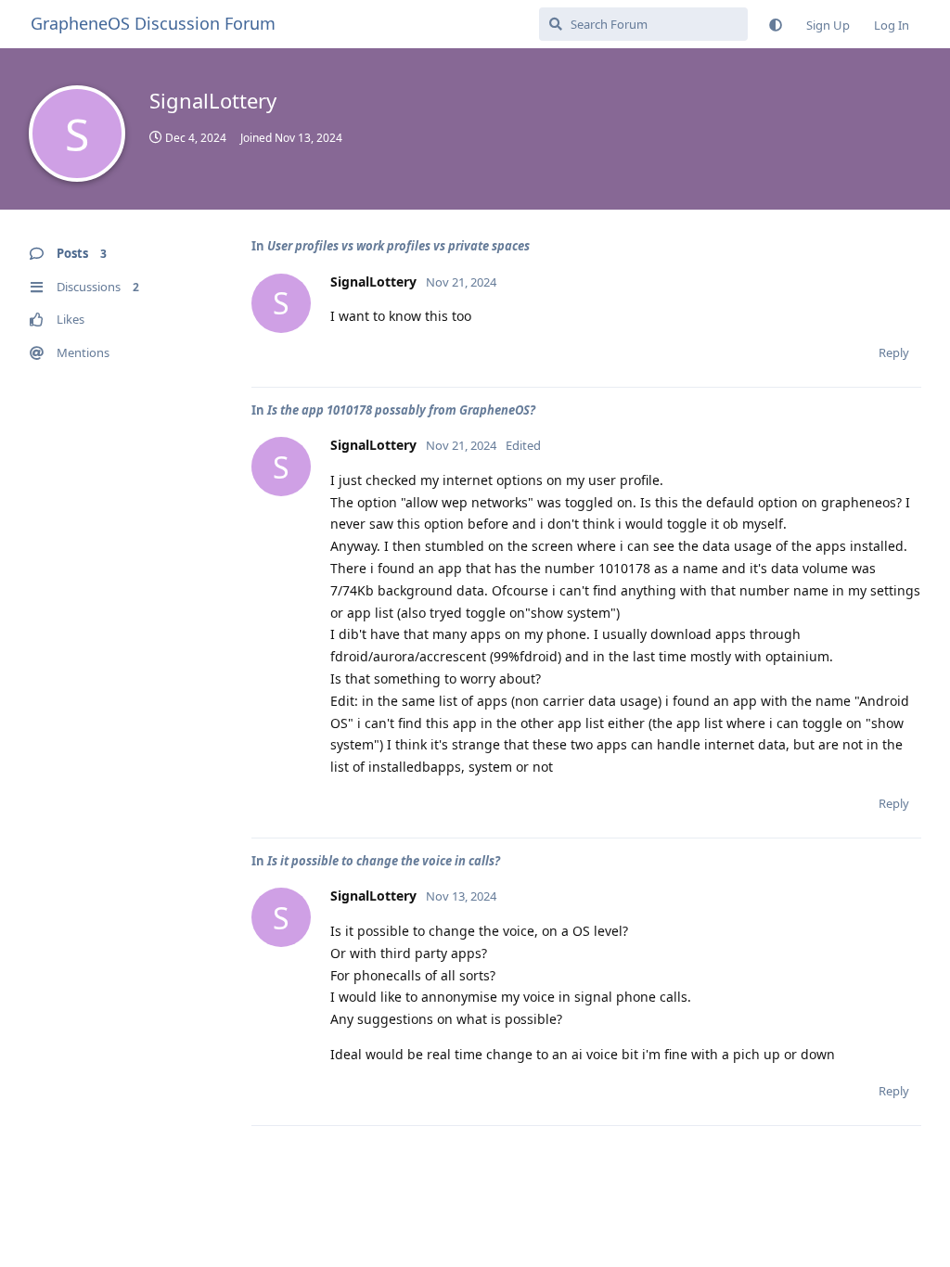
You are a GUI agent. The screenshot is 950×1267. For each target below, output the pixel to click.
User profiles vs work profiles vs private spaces (398, 245)
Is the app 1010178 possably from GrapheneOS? (401, 410)
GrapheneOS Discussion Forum (153, 23)
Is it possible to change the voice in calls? (383, 860)
